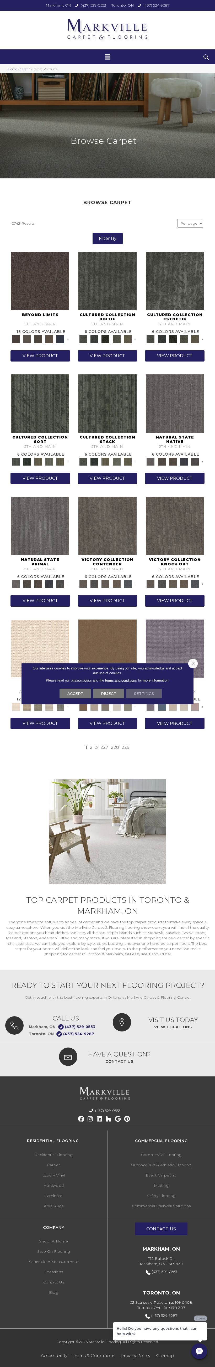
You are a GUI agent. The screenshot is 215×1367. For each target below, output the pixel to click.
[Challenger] (107, 526)
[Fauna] (49, 339)
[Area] (40, 280)
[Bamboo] (27, 706)
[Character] (94, 339)
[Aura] (40, 648)
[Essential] (161, 461)
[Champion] (94, 584)
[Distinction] (127, 339)
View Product (40, 355)
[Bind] (40, 403)
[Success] (127, 584)
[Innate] (184, 461)
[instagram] (90, 1119)
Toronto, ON (122, 5)
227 (104, 747)
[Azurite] (161, 706)
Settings (144, 693)
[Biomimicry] (107, 280)
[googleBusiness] (118, 1119)
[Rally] (116, 584)
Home (12, 69)
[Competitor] (105, 584)
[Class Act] (105, 706)
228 (115, 747)
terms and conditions (121, 680)
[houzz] (108, 1119)
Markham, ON (58, 5)
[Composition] (116, 339)
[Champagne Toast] (94, 706)
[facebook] (81, 1119)
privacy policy (81, 680)
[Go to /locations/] (161, 1022)
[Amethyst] (175, 648)
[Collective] (105, 339)
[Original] (195, 461)
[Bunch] (27, 461)
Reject (108, 693)
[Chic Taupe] (49, 706)
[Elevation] (38, 339)
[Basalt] (173, 706)
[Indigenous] (173, 461)
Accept (75, 693)
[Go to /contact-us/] (107, 1057)
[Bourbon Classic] (107, 648)
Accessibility (54, 1355)
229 (126, 747)
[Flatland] (60, 339)
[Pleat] (49, 461)
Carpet (25, 69)
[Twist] (60, 461)
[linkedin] (99, 1119)
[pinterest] (127, 1119)
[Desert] (27, 339)
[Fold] (38, 461)
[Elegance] (116, 706)
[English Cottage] (127, 706)
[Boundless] (38, 706)
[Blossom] (195, 706)
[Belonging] (175, 403)
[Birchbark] (184, 706)
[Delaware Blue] (60, 706)
